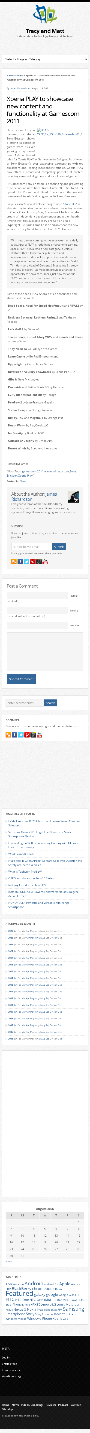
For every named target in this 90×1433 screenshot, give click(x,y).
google (52, 1294)
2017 (10, 957)
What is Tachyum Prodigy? (25, 872)
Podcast (63, 1405)
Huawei (73, 1300)
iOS (81, 1300)
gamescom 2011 (33, 471)
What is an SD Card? (21, 854)
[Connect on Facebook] (20, 561)
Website (74, 625)
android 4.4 (51, 1284)
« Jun (9, 1261)
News (19, 75)
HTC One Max (59, 1300)
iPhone (16, 1304)
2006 (10, 1031)
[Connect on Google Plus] (39, 561)
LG (54, 1304)
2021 (10, 951)
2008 (10, 1018)
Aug (43, 937)
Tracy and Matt (45, 31)
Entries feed (9, 1364)
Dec (60, 964)
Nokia (31, 1309)
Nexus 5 (19, 1309)
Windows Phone (39, 1318)
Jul (40, 937)
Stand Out (70, 204)
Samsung (73, 1309)
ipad (8, 1304)
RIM (59, 1309)
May (32, 931)
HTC (10, 1299)
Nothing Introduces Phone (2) (27, 885)
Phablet (42, 1309)
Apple (64, 1284)
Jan (15, 957)
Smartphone (15, 1314)
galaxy (39, 1294)
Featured (19, 1293)
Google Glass (67, 1295)
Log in (5, 1357)
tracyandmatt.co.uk (56, 471)
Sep (47, 964)
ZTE (65, 1319)
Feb (19, 957)
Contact (76, 1405)
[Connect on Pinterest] (33, 561)
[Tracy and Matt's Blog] (45, 22)
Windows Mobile (16, 1318)
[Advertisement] (45, 46)
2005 (10, 1038)
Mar (24, 957)
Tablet (58, 1314)
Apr (28, 937)
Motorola (72, 1304)
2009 (10, 1011)
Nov (55, 937)
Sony (30, 1313)
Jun (36, 931)
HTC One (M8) (40, 1300)
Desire (59, 1289)
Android (33, 1283)
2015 (10, 971)
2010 (10, 1005)
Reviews (51, 1405)
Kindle (26, 1304)
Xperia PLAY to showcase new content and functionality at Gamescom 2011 (43, 109)
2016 (10, 964)
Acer (9, 1284)
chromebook (43, 1288)
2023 (10, 937)
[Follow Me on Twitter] (26, 561)
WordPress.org (11, 1376)
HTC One (22, 1299)
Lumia (61, 1304)
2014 (10, 978)
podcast (52, 1309)
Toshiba (68, 1314)
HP (78, 1295)
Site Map (7, 1409)
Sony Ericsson (44, 1314)
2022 (10, 944)
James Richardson (20, 88)
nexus (9, 1309)
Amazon (18, 1284)
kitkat (35, 1304)
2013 (10, 984)
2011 (10, 998)
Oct (51, 937)
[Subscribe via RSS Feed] (14, 561)
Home (10, 75)
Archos (76, 1284)
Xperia (58, 1318)
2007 (10, 1025)
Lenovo (46, 1304)
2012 (10, 991)
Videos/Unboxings (32, 1405)
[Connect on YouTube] (45, 561)
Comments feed (12, 1370)
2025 (10, 931)
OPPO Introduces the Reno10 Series (31, 878)
